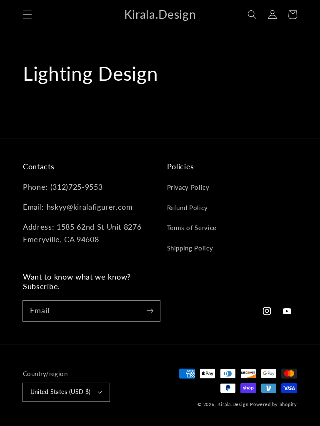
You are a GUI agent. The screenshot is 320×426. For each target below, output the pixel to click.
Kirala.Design (233, 404)
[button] (28, 15)
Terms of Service (192, 227)
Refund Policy (187, 207)
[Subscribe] (150, 311)
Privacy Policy (188, 187)
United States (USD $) (60, 391)
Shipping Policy (190, 248)
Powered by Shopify (273, 404)
